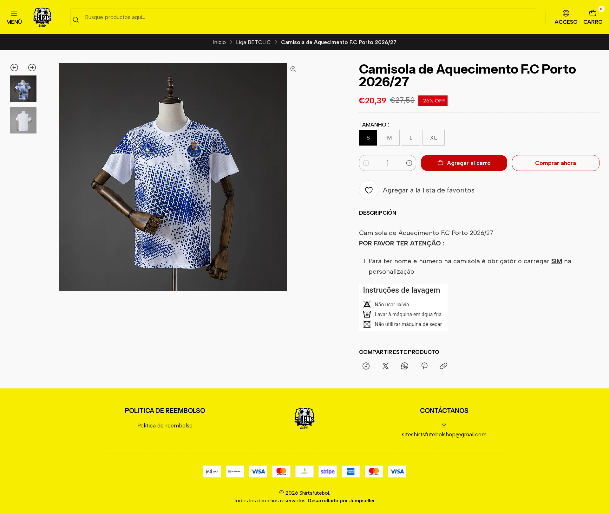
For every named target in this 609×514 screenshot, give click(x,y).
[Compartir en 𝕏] (385, 367)
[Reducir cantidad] (366, 163)
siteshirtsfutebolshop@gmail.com (444, 434)
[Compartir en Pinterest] (424, 367)
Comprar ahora (555, 162)
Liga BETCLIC (253, 42)
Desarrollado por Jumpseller (341, 501)
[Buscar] (75, 19)
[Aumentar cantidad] (409, 163)
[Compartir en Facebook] (366, 367)
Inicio (219, 42)
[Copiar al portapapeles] (443, 367)
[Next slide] (30, 67)
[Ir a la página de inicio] (42, 17)
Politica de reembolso (165, 425)
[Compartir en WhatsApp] (405, 367)
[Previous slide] (16, 67)
